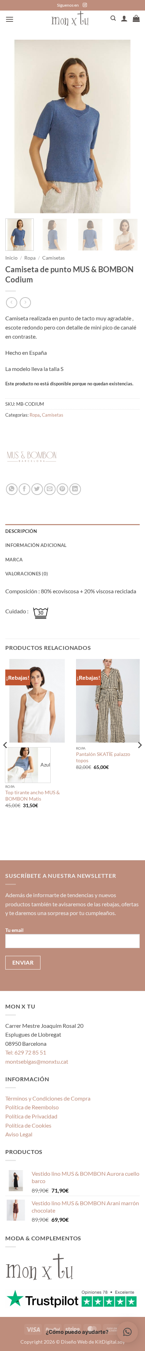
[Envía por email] (50, 489)
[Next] (128, 126)
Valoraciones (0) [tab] (26, 573)
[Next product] (11, 302)
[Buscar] (113, 18)
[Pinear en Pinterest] (62, 489)
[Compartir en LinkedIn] (75, 489)
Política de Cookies (28, 1125)
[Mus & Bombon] (31, 457)
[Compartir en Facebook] (24, 489)
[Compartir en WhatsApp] (12, 489)
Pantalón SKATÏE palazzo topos (103, 757)
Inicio (11, 258)
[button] (9, 19)
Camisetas (53, 258)
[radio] (27, 765)
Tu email (14, 930)
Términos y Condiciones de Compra (47, 1098)
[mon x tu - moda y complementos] (70, 18)
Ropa (30, 258)
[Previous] (17, 126)
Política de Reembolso (32, 1107)
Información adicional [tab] (36, 545)
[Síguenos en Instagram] (85, 5)
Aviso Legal (18, 1134)
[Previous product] (25, 302)
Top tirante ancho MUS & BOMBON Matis (32, 796)
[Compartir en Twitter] (37, 489)
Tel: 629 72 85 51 (25, 1052)
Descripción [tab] (21, 531)
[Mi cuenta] (124, 18)
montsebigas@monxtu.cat (36, 1061)
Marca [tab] (14, 559)
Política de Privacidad (31, 1116)
